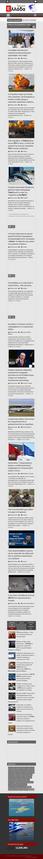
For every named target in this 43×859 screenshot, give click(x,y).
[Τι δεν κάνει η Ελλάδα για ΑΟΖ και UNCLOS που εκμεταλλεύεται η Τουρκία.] (21, 584)
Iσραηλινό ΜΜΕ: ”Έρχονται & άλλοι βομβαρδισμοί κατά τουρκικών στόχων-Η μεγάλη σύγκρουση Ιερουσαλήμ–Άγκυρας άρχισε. (21, 697)
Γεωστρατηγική (22, 787)
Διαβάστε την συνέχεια (14, 300)
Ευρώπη (22, 772)
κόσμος (25, 58)
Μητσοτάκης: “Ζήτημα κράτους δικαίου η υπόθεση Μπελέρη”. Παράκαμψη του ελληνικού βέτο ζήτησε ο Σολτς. (20, 466)
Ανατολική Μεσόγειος (14, 777)
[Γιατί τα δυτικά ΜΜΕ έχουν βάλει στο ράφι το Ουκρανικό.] (21, 498)
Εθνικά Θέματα (27, 427)
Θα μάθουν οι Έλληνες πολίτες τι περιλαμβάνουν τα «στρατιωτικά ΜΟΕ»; (21, 326)
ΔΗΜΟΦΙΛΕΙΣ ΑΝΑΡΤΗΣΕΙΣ (12, 625)
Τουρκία (25, 198)
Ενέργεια (18, 775)
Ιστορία (23, 777)
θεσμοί (21, 789)
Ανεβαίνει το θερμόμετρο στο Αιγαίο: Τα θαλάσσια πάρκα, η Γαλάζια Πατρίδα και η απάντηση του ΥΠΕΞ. (25, 656)
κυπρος (10, 429)
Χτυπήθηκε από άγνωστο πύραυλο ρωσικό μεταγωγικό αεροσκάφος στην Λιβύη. (19, 53)
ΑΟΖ (24, 603)
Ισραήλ (30, 775)
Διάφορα (22, 782)
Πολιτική (31, 473)
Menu (7, 1)
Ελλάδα (25, 383)
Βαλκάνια (25, 473)
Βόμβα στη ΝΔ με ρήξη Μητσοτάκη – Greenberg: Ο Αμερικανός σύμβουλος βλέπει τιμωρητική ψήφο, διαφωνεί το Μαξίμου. (20, 645)
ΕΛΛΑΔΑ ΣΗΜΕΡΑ (11, 856)
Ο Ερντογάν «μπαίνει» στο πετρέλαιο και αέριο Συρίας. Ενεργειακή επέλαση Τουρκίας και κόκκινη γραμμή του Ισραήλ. (21, 730)
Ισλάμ (17, 782)
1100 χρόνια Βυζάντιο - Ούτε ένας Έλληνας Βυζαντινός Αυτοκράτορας (24, 634)
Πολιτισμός (12, 784)
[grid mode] (34, 26)
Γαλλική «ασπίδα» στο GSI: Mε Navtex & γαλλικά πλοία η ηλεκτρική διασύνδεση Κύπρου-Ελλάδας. (25, 677)
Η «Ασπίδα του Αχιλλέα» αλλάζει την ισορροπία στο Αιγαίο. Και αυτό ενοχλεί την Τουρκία (24, 708)
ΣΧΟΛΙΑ (21, 623)
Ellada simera (14, 58)
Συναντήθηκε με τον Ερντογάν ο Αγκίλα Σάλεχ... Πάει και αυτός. (20, 284)
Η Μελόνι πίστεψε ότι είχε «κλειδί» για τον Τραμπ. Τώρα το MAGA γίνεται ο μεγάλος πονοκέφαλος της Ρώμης (25, 687)
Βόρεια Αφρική (12, 787)
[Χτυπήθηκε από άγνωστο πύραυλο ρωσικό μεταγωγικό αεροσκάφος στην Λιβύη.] (21, 39)
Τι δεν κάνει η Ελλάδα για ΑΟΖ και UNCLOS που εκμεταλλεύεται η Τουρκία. (21, 598)
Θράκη (10, 780)
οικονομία (11, 772)
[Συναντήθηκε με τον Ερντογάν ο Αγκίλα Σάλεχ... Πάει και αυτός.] (21, 271)
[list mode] (31, 26)
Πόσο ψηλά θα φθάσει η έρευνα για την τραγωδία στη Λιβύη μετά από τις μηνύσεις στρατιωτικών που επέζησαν (20, 554)
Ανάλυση (19, 780)
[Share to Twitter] (31, 31)
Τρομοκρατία (29, 782)
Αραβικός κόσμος (13, 789)
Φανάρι (26, 789)
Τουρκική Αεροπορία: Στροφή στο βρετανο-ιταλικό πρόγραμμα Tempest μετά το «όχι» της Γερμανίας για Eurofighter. (21, 191)
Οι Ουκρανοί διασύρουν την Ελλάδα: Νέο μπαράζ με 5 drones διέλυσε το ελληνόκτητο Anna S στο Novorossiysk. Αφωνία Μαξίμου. (21, 667)
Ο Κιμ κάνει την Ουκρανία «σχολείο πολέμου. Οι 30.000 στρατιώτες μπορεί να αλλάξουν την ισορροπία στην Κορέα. (21, 718)
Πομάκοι (31, 789)
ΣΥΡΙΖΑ (29, 787)
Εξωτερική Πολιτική (23, 770)
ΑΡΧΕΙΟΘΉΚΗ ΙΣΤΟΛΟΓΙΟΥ (31, 625)
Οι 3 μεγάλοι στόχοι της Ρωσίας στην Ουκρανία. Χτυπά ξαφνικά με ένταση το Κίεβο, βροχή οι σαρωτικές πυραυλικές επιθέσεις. (21, 98)
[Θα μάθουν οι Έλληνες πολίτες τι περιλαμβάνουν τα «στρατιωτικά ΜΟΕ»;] (21, 313)
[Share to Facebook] (28, 31)
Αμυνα (25, 332)
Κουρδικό (29, 777)
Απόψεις (31, 770)
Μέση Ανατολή (30, 772)
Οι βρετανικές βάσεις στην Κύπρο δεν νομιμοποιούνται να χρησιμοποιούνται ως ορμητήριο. (21, 421)
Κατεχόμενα (26, 780)
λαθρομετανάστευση (21, 784)
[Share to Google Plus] (33, 31)
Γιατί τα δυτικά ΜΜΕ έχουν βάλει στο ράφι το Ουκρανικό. (20, 510)
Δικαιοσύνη (12, 782)
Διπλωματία (12, 775)
